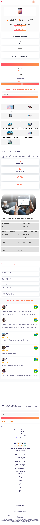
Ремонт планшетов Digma (20, 468)
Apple (20, 487)
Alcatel (20, 486)
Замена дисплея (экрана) (20, 67)
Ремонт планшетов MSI (20, 457)
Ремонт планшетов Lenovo (20, 455)
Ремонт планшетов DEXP (20, 467)
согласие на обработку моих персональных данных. (9, 421)
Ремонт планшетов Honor (20, 454)
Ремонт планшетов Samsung (20, 458)
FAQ (20, 506)
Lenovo (20, 480)
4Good (20, 490)
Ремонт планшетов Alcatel (20, 461)
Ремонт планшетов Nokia (20, 464)
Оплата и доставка (20, 505)
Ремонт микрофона (20, 78)
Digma (20, 493)
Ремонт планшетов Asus (20, 451)
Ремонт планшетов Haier (20, 469)
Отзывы (20, 502)
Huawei (20, 477)
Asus (20, 476)
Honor (20, 479)
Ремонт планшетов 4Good (20, 465)
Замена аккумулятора (20, 72)
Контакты (20, 508)
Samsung (20, 483)
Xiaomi (20, 484)
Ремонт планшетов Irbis (20, 471)
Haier (20, 494)
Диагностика (20, 503)
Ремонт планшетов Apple (20, 462)
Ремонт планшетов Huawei (20, 453)
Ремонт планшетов (14, 4)
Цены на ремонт (20, 499)
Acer (20, 475)
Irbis (20, 495)
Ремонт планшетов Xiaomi (20, 460)
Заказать (20, 70)
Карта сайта (20, 509)
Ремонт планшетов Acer (20, 450)
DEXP (20, 491)
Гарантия (20, 501)
